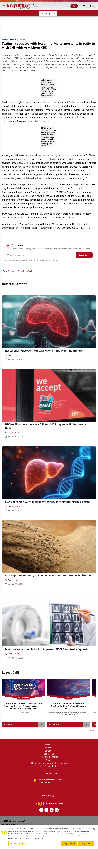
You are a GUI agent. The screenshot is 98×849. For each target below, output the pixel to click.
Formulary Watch (25, 271)
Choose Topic (46, 13)
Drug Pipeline (9, 271)
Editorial (49, 750)
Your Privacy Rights (49, 766)
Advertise (49, 747)
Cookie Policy (37, 838)
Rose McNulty (14, 654)
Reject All (86, 843)
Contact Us (49, 753)
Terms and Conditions (49, 756)
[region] (49, 837)
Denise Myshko (14, 355)
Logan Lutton (13, 432)
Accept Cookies (68, 843)
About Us (49, 744)
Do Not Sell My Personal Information (49, 763)
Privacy (49, 760)
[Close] (94, 829)
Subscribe (83, 255)
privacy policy (53, 260)
